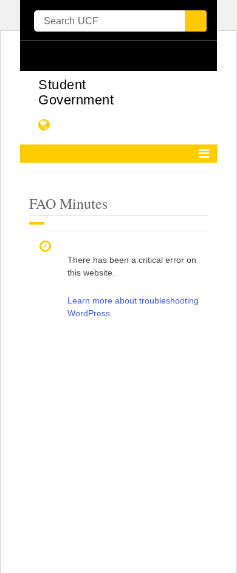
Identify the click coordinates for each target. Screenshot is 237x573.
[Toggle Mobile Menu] (205, 55)
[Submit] (196, 21)
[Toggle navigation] (204, 153)
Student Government (76, 92)
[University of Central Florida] (112, 55)
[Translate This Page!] (44, 124)
